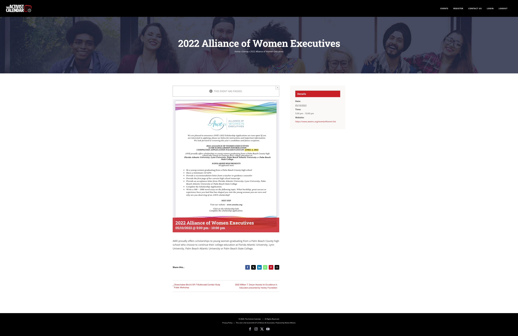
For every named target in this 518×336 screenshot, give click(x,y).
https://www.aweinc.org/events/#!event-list (315, 121)
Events (245, 51)
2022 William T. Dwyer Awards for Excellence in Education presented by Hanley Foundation (256, 286)
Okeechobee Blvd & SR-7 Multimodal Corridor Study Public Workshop (197, 286)
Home (237, 51)
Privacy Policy (227, 323)
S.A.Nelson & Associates (266, 323)
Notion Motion (290, 323)
